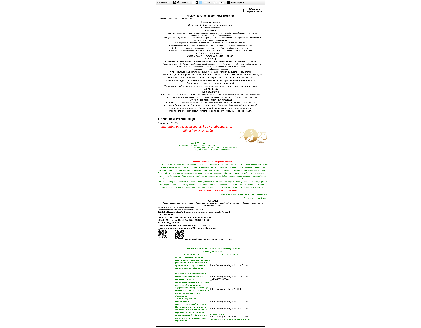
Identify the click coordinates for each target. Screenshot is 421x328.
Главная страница (210, 22)
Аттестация (228, 77)
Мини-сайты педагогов (177, 80)
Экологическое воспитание (244, 102)
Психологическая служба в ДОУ (212, 74)
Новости (230, 56)
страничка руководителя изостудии (218, 97)
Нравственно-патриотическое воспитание (185, 102)
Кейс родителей (210, 92)
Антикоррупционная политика (185, 72)
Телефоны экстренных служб (179, 61)
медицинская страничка (247, 97)
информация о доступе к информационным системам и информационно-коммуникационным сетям (211, 45)
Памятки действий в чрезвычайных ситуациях (242, 64)
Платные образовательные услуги (235, 48)
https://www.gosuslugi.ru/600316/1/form (229, 301)
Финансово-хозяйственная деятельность (187, 50)
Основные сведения (211, 28)
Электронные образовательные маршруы (210, 100)
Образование (226, 38)
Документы (211, 30)
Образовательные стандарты (249, 38)
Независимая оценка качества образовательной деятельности (223, 80)
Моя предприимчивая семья (183, 111)
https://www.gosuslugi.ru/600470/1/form (229, 316)
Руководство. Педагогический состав (212, 40)
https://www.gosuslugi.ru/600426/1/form (229, 308)
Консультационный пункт (249, 74)
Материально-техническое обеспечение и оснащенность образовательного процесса (212, 43)
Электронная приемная (212, 111)
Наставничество (245, 77)
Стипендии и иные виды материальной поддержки (195, 48)
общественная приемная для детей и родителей (227, 72)
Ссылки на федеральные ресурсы (176, 74)
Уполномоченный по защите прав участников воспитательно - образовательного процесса (210, 86)
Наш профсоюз (210, 89)
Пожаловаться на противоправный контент (214, 61)
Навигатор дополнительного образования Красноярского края (200, 108)
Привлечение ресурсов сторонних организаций (210, 83)
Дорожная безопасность (176, 105)
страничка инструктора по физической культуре (241, 94)
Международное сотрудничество (211, 53)
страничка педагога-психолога (175, 94)
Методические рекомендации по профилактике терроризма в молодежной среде (212, 66)
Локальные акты (195, 77)
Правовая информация (246, 61)
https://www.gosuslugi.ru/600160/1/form (229, 265)
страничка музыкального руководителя (183, 97)
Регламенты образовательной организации (200, 64)
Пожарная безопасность (203, 105)
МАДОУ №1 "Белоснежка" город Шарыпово (210, 16)
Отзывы (230, 111)
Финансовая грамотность (218, 102)
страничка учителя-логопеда (204, 94)
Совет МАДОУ (194, 56)
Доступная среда (246, 50)
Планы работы (213, 77)
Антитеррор (210, 58)
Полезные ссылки (170, 64)
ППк (233, 74)
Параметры (236, 2)
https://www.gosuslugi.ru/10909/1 (226, 289)
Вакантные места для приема (221, 50)
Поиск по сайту (244, 111)
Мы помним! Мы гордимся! (243, 105)
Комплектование (176, 77)
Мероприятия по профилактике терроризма (212, 69)
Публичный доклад (213, 56)
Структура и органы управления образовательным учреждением (189, 38)
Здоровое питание (243, 108)
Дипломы (222, 105)
